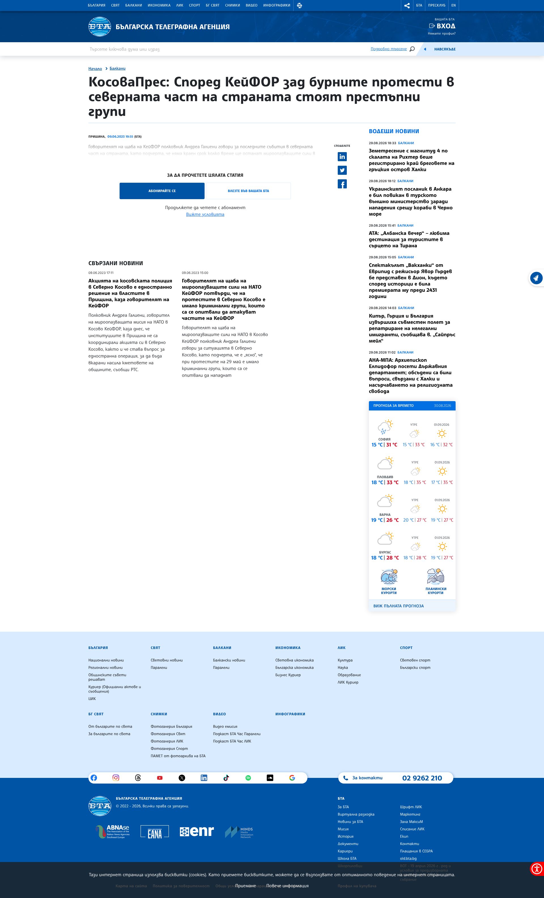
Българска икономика (294, 667)
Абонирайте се (162, 191)
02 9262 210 (422, 778)
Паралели (159, 667)
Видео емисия (225, 726)
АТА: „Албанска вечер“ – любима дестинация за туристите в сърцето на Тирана (409, 239)
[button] (299, 5)
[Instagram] (118, 778)
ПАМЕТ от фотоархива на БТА (178, 756)
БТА (419, 5)
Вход (446, 26)
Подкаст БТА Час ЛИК (232, 741)
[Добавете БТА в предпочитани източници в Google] (294, 778)
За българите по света (109, 734)
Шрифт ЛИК (411, 807)
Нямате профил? (442, 33)
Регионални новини (105, 667)
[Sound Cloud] (272, 778)
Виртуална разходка (356, 814)
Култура (345, 660)
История (346, 836)
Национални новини (106, 660)
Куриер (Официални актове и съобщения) (114, 689)
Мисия (343, 829)
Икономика (159, 5)
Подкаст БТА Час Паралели (236, 734)
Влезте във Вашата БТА (248, 191)
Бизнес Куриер (288, 675)
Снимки (232, 5)
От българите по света (110, 726)
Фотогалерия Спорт (169, 748)
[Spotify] (250, 778)
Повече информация (287, 885)
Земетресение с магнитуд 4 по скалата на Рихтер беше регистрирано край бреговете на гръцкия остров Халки (411, 160)
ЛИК (179, 5)
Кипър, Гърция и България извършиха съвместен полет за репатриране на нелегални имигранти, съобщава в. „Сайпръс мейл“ (412, 328)
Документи (348, 844)
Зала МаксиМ (411, 822)
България (96, 5)
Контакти (409, 844)
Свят (115, 5)
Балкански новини (229, 660)
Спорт (194, 5)
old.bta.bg (408, 858)
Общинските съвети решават (107, 677)
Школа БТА (347, 858)
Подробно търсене (389, 48)
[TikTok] (228, 778)
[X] (184, 778)
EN (453, 5)
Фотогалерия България (171, 726)
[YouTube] (161, 778)
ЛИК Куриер (348, 682)
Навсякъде (445, 49)
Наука (343, 667)
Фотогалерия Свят (168, 734)
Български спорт (415, 667)
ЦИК (92, 699)
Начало (95, 69)
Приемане (245, 885)
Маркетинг (410, 814)
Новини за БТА (350, 822)
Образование (349, 675)
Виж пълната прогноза (398, 606)
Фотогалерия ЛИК (167, 741)
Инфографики (276, 5)
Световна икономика (294, 660)
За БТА (343, 807)
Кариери (345, 851)
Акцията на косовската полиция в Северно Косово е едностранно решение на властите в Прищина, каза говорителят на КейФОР (130, 293)
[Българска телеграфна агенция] (99, 806)
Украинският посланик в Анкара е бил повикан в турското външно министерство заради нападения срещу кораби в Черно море (411, 201)
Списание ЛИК (412, 829)
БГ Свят (213, 5)
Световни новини (167, 660)
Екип (404, 836)
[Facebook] (95, 778)
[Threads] (140, 778)
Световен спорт (415, 660)
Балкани (133, 5)
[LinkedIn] (206, 778)
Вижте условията (205, 214)
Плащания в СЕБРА (416, 851)
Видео (252, 5)
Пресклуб (436, 5)
